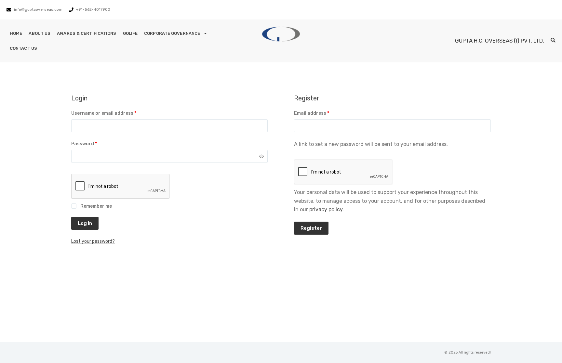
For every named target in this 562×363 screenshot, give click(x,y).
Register (311, 228)
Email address (322, 113)
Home (16, 33)
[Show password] (261, 156)
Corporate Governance (172, 33)
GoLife (130, 33)
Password (94, 143)
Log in (85, 223)
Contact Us (23, 48)
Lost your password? (93, 241)
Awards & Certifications (86, 33)
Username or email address (114, 113)
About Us (39, 33)
